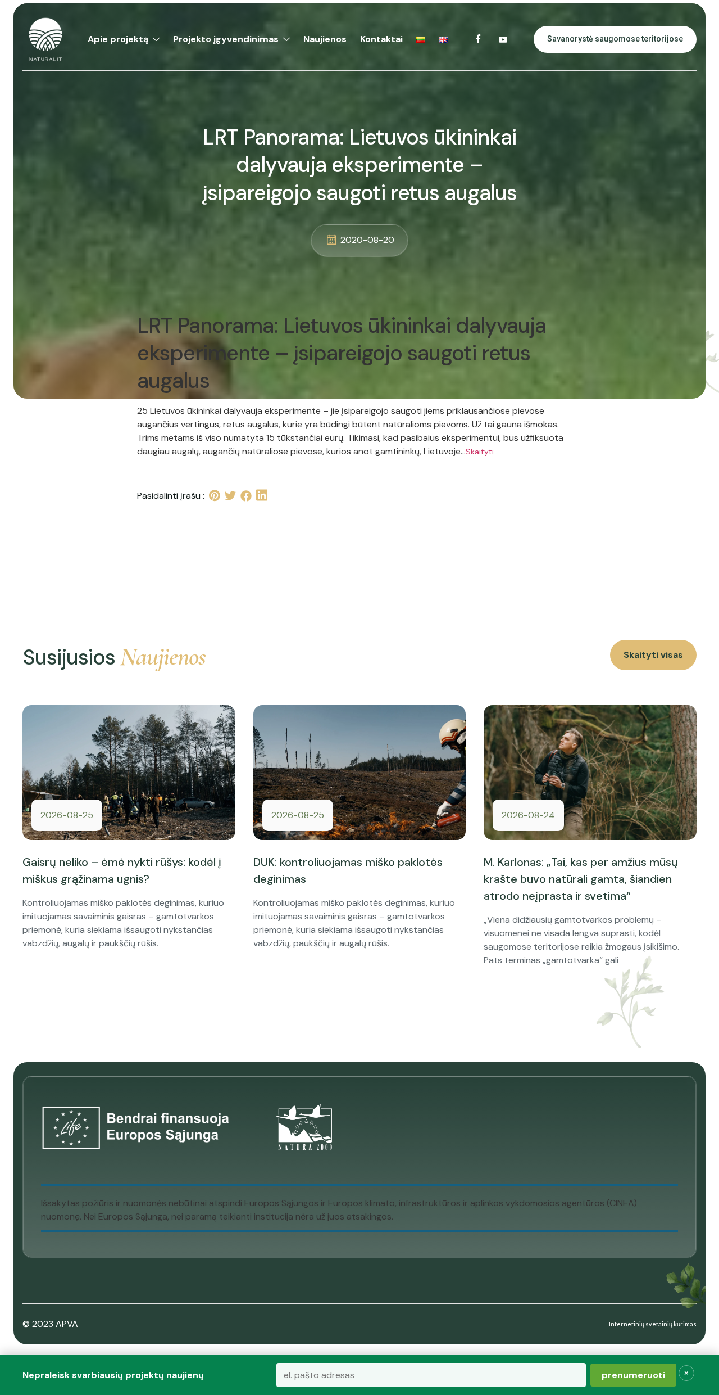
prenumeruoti (633, 1375)
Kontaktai (381, 39)
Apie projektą (118, 39)
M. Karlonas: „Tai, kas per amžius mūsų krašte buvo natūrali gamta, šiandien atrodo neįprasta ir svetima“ (581, 879)
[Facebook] (478, 39)
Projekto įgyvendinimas (226, 39)
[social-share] (214, 496)
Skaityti (480, 451)
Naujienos (325, 39)
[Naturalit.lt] (45, 39)
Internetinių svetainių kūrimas (653, 1324)
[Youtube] (503, 39)
